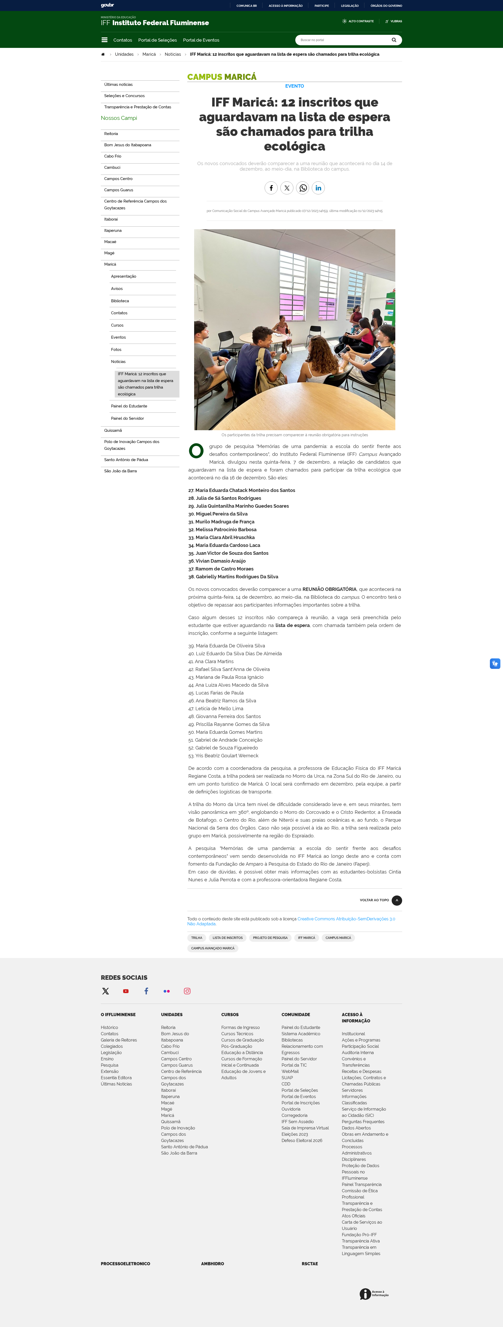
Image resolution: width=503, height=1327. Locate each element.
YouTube (125, 991)
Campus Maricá (338, 938)
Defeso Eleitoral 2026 (302, 1140)
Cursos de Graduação (242, 1040)
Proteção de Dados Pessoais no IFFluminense (360, 1172)
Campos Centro (176, 1058)
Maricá (149, 54)
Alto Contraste (361, 21)
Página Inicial (103, 54)
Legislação (350, 6)
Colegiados (112, 1046)
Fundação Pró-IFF (359, 1234)
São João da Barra (179, 1153)
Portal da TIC (294, 1065)
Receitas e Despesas (361, 1071)
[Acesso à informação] (375, 1294)
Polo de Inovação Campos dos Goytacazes (178, 1134)
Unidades (124, 54)
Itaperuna (170, 1096)
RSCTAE (310, 1263)
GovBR (107, 5)
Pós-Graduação (236, 1046)
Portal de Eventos (201, 40)
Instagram (187, 991)
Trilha (196, 938)
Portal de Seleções (157, 40)
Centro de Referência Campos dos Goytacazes (181, 1078)
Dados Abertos (356, 1128)
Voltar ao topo (374, 900)
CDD (286, 1084)
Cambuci (170, 1052)
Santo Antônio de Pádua (184, 1146)
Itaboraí (168, 1090)
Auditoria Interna (358, 1052)
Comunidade (296, 1014)
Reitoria (168, 1027)
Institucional (353, 1033)
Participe (322, 6)
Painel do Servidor (299, 1058)
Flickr (166, 991)
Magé (166, 1109)
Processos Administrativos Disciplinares (357, 1153)
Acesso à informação (286, 6)
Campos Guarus (177, 1065)
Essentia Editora (116, 1077)
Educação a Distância (242, 1052)
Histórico (109, 1027)
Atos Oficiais (353, 1215)
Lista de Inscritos (228, 938)
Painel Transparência (362, 1184)
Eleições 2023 (295, 1134)
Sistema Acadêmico (301, 1033)
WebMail (290, 1071)
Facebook (146, 991)
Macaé (167, 1102)
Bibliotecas (292, 1040)
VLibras (396, 21)
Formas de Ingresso (240, 1027)
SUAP (287, 1077)
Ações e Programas (361, 1040)
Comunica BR (247, 6)
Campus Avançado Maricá (212, 948)
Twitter (105, 991)
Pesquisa (109, 1065)
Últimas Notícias (116, 1084)
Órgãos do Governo (386, 6)
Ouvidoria (291, 1109)
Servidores (352, 1090)
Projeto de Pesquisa (270, 938)
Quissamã (171, 1121)
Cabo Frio (170, 1046)
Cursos (230, 1014)
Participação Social (360, 1046)
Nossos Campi (119, 118)
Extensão (110, 1071)
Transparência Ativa (361, 1241)
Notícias (173, 54)
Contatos (122, 40)
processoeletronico (125, 1263)
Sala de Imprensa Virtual (305, 1128)
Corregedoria (295, 1115)
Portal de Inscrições (301, 1102)
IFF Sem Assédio (298, 1121)
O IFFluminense (118, 1014)
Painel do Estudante (301, 1027)
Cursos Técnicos (237, 1033)
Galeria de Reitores (119, 1040)
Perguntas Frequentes (363, 1121)
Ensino (107, 1058)
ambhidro (212, 1263)
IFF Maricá (306, 938)
